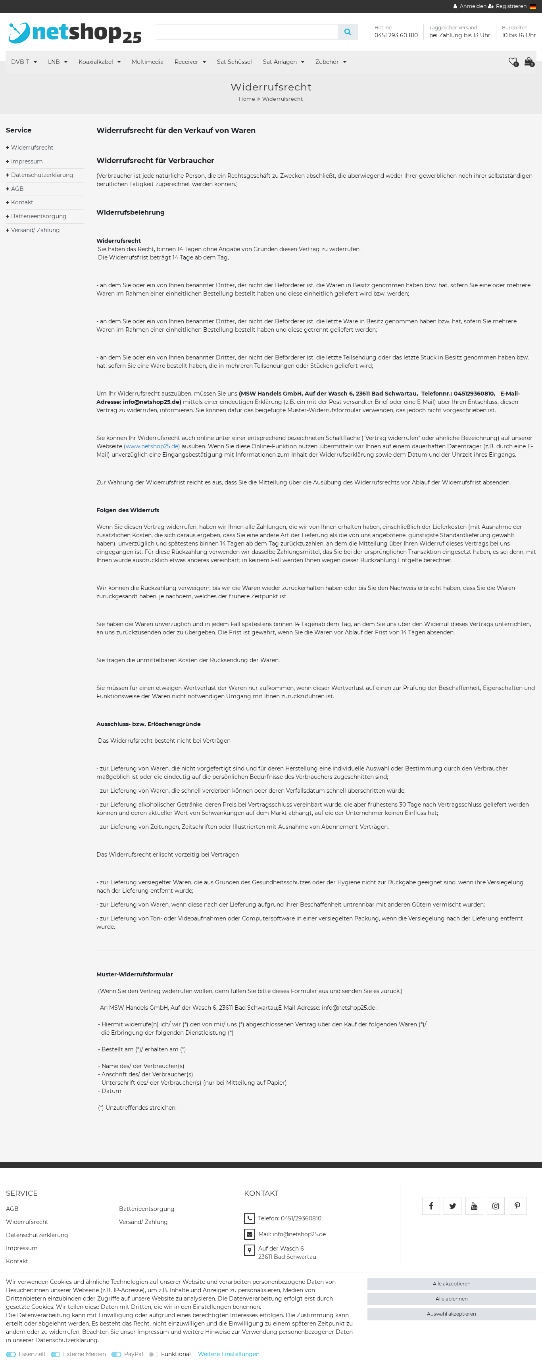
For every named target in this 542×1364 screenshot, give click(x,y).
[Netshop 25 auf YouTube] (474, 1205)
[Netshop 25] (75, 31)
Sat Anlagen (280, 61)
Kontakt (22, 202)
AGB (17, 188)
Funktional (176, 1354)
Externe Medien (84, 1354)
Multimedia (147, 61)
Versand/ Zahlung (35, 230)
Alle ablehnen (452, 1299)
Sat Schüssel (234, 61)
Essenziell (32, 1354)
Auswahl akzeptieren (451, 1314)
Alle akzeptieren (452, 1284)
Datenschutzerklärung (42, 175)
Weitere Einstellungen (228, 1354)
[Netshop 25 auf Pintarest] (517, 1205)
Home (247, 99)
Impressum (27, 161)
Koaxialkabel (97, 61)
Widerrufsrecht (32, 147)
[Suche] (348, 32)
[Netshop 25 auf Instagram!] (495, 1205)
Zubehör (327, 61)
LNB (55, 61)
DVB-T (21, 61)
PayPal (133, 1354)
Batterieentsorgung (39, 216)
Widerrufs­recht (27, 1222)
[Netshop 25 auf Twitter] (452, 1205)
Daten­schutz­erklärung (37, 1235)
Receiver (187, 61)
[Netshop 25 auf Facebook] (431, 1205)
